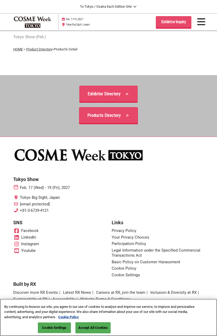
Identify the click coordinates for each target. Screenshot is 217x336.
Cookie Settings (54, 328)
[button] (173, 22)
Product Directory (39, 49)
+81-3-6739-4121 (34, 210)
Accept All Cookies (93, 328)
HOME (18, 49)
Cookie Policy (68, 317)
